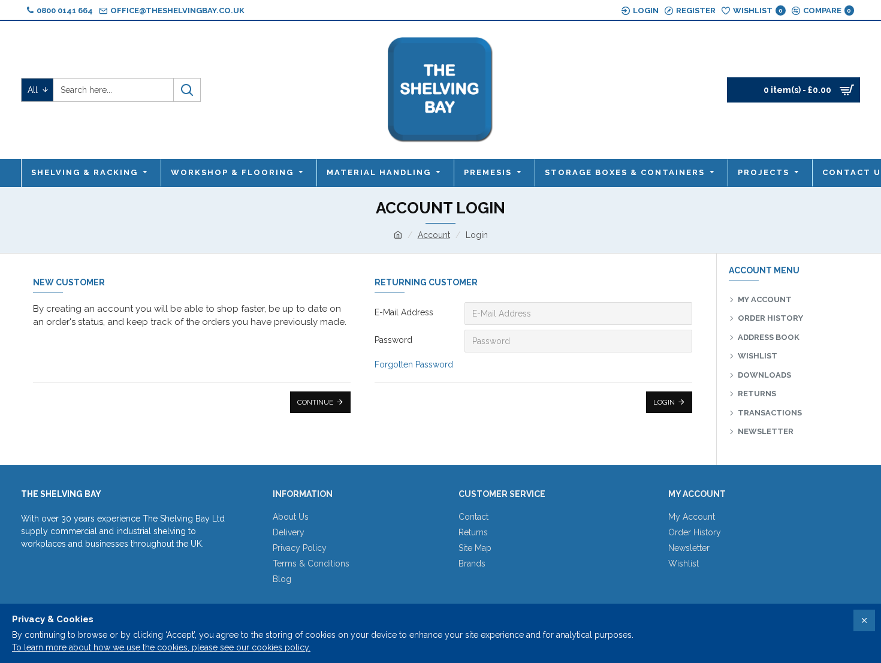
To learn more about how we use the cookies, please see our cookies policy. (161, 647)
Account (434, 235)
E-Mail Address (404, 312)
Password (393, 340)
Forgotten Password (414, 364)
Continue (315, 402)
